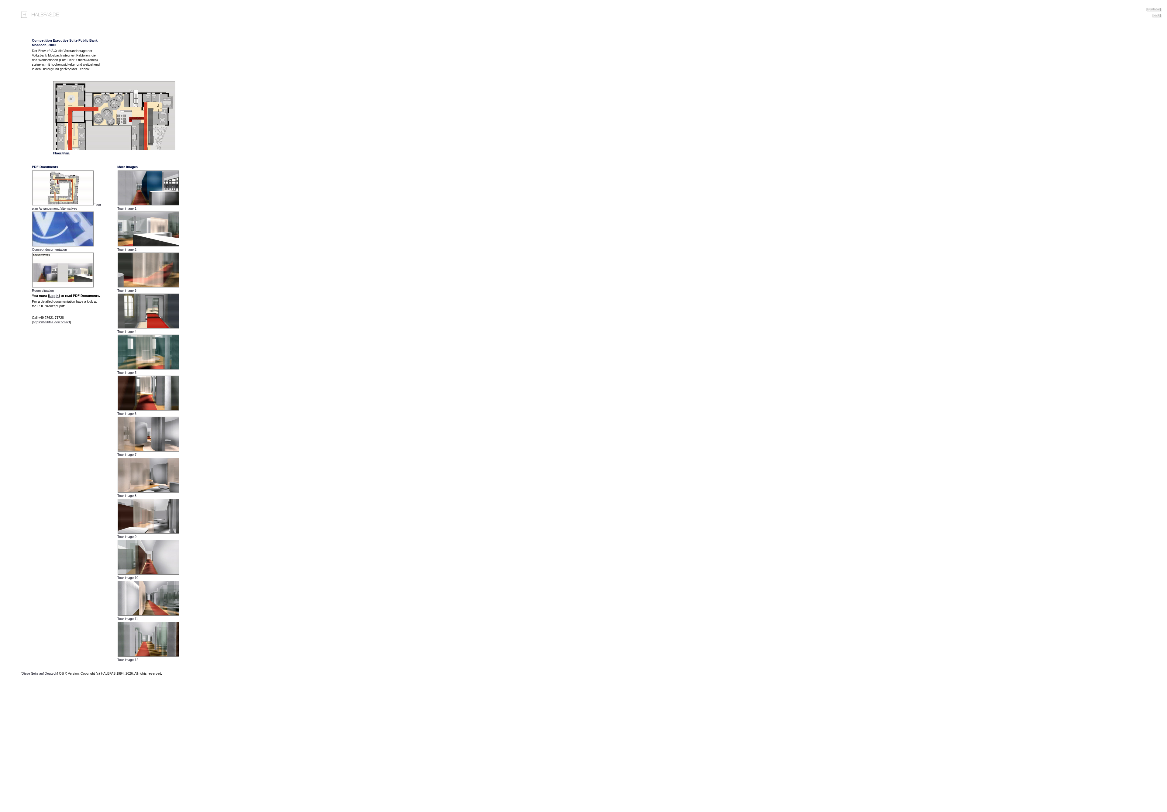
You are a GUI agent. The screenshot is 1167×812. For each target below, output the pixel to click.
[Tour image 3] (149, 287)
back (1156, 15)
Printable (1153, 9)
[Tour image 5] (149, 369)
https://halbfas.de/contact (51, 322)
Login (54, 296)
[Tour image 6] (149, 410)
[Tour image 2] (149, 246)
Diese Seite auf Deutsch (39, 673)
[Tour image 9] (149, 533)
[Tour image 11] (149, 615)
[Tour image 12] (149, 656)
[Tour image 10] (149, 574)
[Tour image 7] (149, 451)
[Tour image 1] (149, 205)
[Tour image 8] (149, 492)
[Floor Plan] (114, 149)
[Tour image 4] (149, 328)
